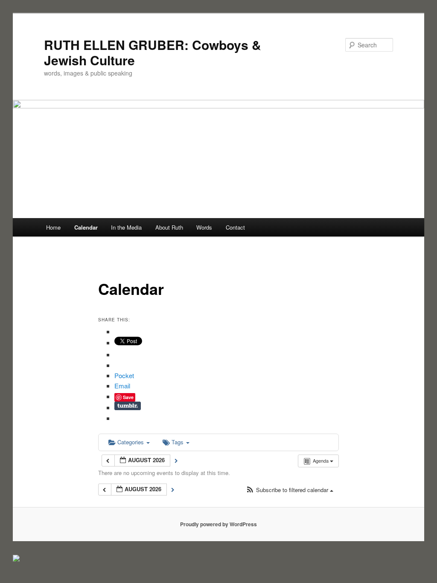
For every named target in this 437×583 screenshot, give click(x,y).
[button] (290, 490)
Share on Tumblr (127, 406)
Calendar (86, 227)
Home (53, 227)
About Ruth (169, 227)
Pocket (124, 375)
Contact (235, 227)
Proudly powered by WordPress (218, 524)
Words (204, 227)
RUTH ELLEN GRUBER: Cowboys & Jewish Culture (152, 52)
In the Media (126, 227)
